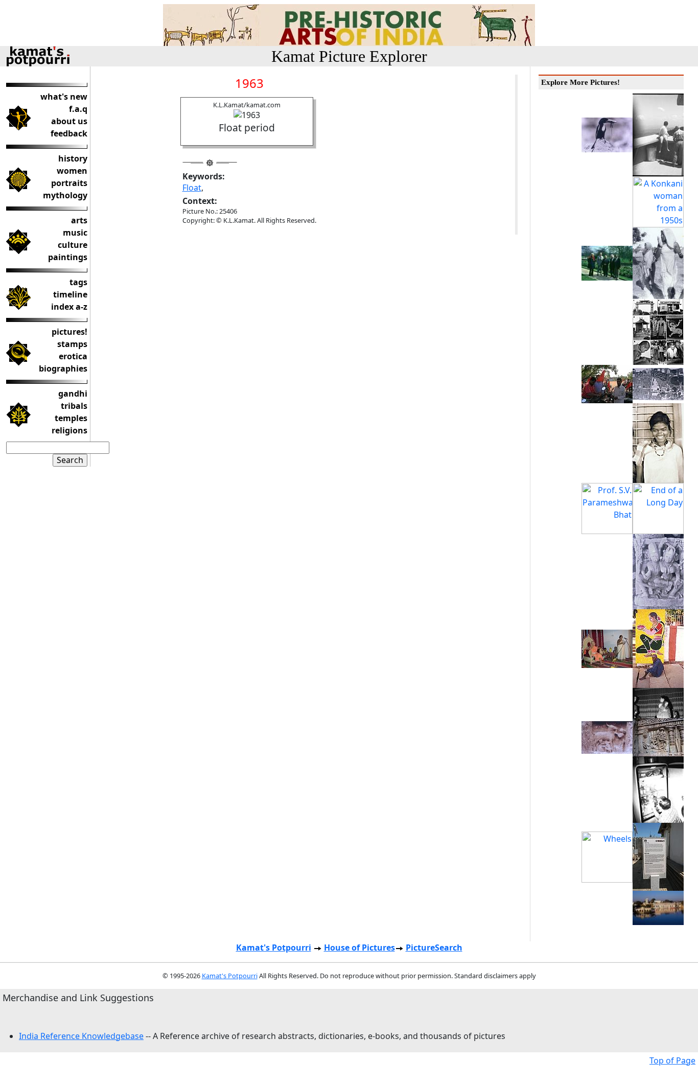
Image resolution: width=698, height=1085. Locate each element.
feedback (69, 133)
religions (69, 430)
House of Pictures (359, 947)
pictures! (69, 331)
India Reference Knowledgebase (81, 1036)
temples (71, 418)
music (75, 232)
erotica (73, 356)
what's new (63, 96)
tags (78, 282)
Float (191, 187)
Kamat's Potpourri (273, 947)
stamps (72, 344)
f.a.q (78, 108)
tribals (74, 405)
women (72, 170)
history (72, 158)
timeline (70, 294)
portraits (69, 183)
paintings (67, 257)
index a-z (69, 306)
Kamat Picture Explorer (349, 56)
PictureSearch (434, 947)
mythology (65, 195)
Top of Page (672, 1060)
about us (69, 121)
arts (79, 220)
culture (72, 244)
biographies (63, 368)
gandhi (72, 393)
